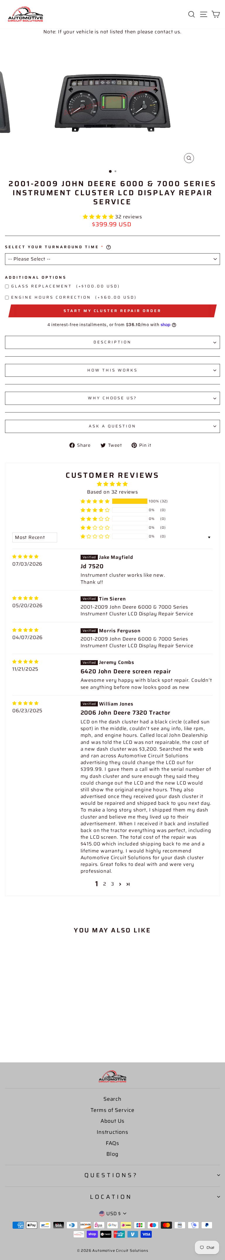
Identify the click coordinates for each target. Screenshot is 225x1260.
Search (112, 1099)
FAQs (112, 1143)
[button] (99, 216)
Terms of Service (112, 1110)
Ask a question (112, 426)
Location (111, 1196)
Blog (112, 1154)
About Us (112, 1121)
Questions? (111, 1175)
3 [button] (112, 884)
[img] (25, 557)
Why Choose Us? (112, 398)
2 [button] (104, 884)
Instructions (112, 1132)
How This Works (112, 370)
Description (112, 342)
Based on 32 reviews (112, 492)
